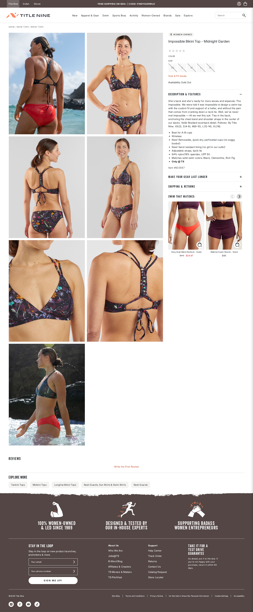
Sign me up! (53, 580)
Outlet (26, 3)
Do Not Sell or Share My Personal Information (189, 596)
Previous (232, 196)
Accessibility (239, 596)
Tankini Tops (18, 484)
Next (11, 445)
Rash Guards (141, 484)
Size (170, 61)
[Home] (28, 15)
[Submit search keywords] (244, 15)
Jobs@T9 (113, 555)
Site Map (116, 596)
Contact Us (154, 566)
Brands (168, 15)
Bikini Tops (37, 27)
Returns (152, 561)
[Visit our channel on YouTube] (28, 604)
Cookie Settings (221, 596)
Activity (134, 15)
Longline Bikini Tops (65, 484)
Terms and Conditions (134, 596)
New (75, 15)
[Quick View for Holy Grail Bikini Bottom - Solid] (186, 226)
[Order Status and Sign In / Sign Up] (239, 4)
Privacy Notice (156, 596)
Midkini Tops (40, 484)
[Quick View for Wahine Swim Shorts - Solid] (224, 226)
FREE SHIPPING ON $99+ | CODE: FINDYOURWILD (126, 4)
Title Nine (13, 3)
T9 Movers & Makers (120, 571)
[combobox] (228, 15)
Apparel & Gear (90, 15)
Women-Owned (150, 15)
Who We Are (115, 550)
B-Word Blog (115, 561)
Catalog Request (157, 571)
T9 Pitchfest (115, 577)
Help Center (155, 550)
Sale (177, 15)
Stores (37, 3)
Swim (105, 15)
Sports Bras (119, 15)
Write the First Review (126, 466)
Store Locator (156, 577)
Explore (188, 15)
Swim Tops (23, 27)
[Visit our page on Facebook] (19, 604)
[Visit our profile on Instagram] (11, 604)
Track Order (155, 555)
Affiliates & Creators (119, 566)
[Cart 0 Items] (245, 4)
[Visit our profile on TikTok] (37, 604)
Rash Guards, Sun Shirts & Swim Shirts (105, 484)
